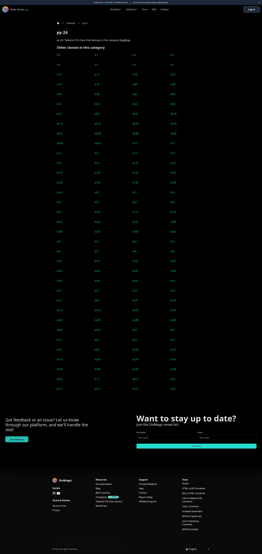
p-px (135, 93)
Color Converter (190, 506)
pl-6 (134, 251)
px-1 (59, 290)
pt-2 (173, 192)
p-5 (96, 64)
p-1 (96, 54)
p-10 (59, 74)
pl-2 (134, 241)
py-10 (135, 349)
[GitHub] (54, 493)
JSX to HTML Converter (193, 493)
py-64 (173, 368)
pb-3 (135, 103)
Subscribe (196, 446)
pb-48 (136, 133)
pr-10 (135, 162)
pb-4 (173, 103)
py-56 (135, 368)
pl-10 (59, 260)
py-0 (135, 329)
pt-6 (173, 201)
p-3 (172, 54)
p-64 (97, 93)
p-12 (97, 74)
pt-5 (135, 201)
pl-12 (97, 260)
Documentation (104, 484)
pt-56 (97, 231)
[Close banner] (259, 2)
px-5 (59, 300)
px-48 (135, 319)
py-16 (59, 359)
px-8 (135, 300)
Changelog (101, 497)
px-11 (135, 388)
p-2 (134, 54)
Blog (98, 488)
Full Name (141, 432)
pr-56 (135, 182)
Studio (185, 483)
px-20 (135, 309)
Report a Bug (145, 497)
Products (115, 9)
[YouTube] (58, 493)
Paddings (71, 23)
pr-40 (59, 182)
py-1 (173, 329)
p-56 (59, 93)
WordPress (101, 505)
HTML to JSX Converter (193, 488)
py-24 (84, 23)
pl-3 (172, 241)
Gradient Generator (192, 511)
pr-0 (135, 142)
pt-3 (59, 201)
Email (200, 432)
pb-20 (136, 123)
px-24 (173, 309)
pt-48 (59, 231)
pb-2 (97, 103)
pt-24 (97, 221)
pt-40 (173, 221)
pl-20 (173, 260)
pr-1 (173, 142)
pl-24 (59, 270)
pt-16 (173, 211)
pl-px (135, 280)
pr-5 (173, 152)
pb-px (98, 142)
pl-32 (97, 270)
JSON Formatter (190, 529)
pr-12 (173, 162)
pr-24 (135, 172)
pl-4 (59, 251)
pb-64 (60, 142)
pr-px (59, 192)
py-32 (173, 359)
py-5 (173, 339)
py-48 (97, 368)
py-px (59, 378)
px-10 (173, 300)
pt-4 (97, 201)
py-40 (59, 368)
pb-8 (135, 113)
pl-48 (173, 270)
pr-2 (59, 152)
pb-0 (173, 93)
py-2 (59, 339)
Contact (164, 9)
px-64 (59, 329)
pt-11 (97, 388)
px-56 (173, 319)
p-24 (59, 84)
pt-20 (59, 221)
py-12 (173, 349)
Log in (251, 9)
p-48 (173, 84)
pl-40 (135, 270)
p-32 (97, 84)
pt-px (173, 231)
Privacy (56, 510)
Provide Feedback (148, 484)
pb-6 (97, 113)
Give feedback (17, 439)
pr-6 (59, 162)
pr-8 (97, 162)
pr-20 (97, 172)
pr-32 (173, 172)
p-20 (173, 74)
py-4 (135, 339)
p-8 (172, 64)
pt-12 (135, 211)
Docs (145, 9)
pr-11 (59, 388)
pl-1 (97, 241)
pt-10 (97, 211)
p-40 (135, 84)
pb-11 (136, 378)
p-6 (134, 64)
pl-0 (59, 241)
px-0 (173, 280)
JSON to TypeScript (192, 516)
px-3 (135, 290)
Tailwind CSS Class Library (109, 501)
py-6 (59, 349)
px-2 (97, 290)
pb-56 (173, 133)
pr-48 (97, 182)
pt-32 (135, 221)
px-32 (59, 319)
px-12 (59, 309)
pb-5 (59, 113)
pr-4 (135, 152)
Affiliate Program (148, 501)
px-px (97, 329)
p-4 (58, 64)
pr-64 (173, 182)
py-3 (97, 339)
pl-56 (59, 280)
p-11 (97, 378)
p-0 (58, 54)
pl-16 (135, 260)
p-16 (135, 74)
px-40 (97, 319)
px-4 (173, 290)
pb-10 (173, 113)
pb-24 (173, 123)
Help (141, 488)
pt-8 (59, 211)
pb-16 (98, 123)
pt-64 (135, 231)
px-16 (97, 309)
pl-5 (97, 251)
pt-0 (97, 192)
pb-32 (60, 133)
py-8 (97, 349)
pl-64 (97, 280)
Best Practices (103, 492)
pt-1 (135, 192)
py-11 (173, 388)
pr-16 (59, 172)
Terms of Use (59, 505)
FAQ (154, 9)
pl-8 (172, 251)
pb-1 (59, 103)
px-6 (97, 300)
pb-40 (98, 133)
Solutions (131, 9)
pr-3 (97, 152)
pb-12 (60, 123)
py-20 (97, 359)
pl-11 (173, 378)
